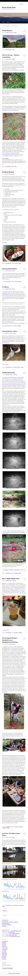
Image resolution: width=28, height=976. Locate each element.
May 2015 (4, 957)
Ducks (16, 367)
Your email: (4, 963)
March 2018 (4, 946)
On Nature (5, 287)
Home (3, 22)
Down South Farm (9, 7)
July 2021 (4, 942)
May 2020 (4, 944)
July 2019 (4, 945)
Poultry (18, 367)
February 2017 (5, 948)
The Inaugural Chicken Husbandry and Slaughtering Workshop (10, 640)
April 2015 (4, 959)
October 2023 (4, 941)
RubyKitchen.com (5, 931)
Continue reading (6, 279)
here (7, 670)
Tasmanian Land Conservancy (7, 380)
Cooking (16, 263)
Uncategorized (8, 49)
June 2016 (4, 950)
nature (16, 325)
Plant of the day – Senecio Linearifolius (10, 922)
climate (16, 905)
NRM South (23, 382)
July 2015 (4, 956)
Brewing (16, 632)
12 (24, 579)
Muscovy (18, 335)
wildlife (16, 573)
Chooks (16, 826)
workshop (4, 828)
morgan (14, 32)
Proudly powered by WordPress (14, 973)
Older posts (4, 910)
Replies (20, 281)
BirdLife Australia (15, 384)
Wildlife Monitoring (8, 373)
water (19, 905)
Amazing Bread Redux (9, 269)
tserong (13, 174)
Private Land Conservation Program (14, 382)
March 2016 (4, 953)
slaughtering (20, 826)
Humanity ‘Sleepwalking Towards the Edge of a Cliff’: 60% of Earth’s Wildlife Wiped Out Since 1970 (13, 293)
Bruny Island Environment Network (8, 381)
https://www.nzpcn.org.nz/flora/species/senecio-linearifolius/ (13, 70)
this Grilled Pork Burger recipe (18, 183)
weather (21, 905)
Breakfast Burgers (8, 172)
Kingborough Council (18, 380)
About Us (8, 22)
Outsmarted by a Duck (9, 331)
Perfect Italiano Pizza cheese (15, 215)
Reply (13, 49)
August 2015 (4, 955)
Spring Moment (7, 30)
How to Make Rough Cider (10, 579)
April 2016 (4, 952)
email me (12, 822)
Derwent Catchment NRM (7, 384)
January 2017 (4, 949)
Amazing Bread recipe (8, 273)
